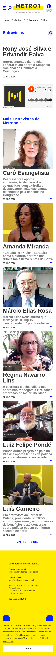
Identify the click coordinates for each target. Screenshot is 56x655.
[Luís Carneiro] (28, 489)
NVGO (22, 603)
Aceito (28, 649)
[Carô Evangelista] (28, 149)
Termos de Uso (30, 638)
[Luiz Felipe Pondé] (28, 425)
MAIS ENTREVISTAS (28, 546)
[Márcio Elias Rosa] (28, 287)
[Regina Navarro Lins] (28, 352)
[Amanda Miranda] (28, 223)
